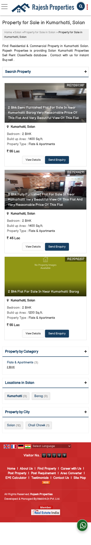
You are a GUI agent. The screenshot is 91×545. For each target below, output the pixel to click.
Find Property (46, 468)
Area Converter (71, 473)
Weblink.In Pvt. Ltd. (48, 499)
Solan (17, 32)
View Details (33, 160)
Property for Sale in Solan (39, 32)
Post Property (17, 473)
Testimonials (40, 478)
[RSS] (46, 482)
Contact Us (61, 478)
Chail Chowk (36, 425)
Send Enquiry (57, 160)
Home (8, 32)
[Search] (81, 6)
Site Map (80, 478)
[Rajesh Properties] (42, 8)
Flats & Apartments (20, 362)
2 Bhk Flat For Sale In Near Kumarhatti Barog (43, 292)
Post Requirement (43, 473)
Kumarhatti (14, 396)
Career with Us (71, 468)
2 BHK (11, 367)
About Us (26, 468)
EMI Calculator (16, 478)
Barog (38, 396)
